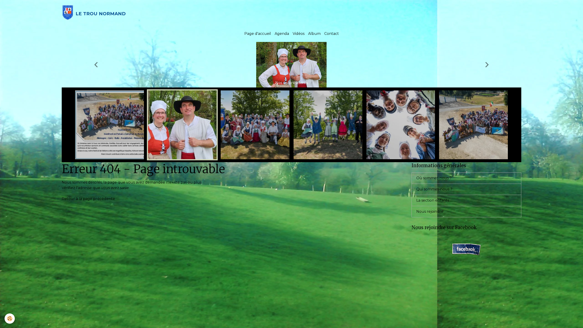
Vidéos (298, 33)
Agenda (282, 33)
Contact (331, 33)
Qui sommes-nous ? (434, 189)
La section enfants (432, 200)
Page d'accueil (257, 33)
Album (314, 33)
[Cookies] (10, 318)
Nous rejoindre (429, 211)
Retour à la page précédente (88, 199)
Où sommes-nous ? (434, 178)
